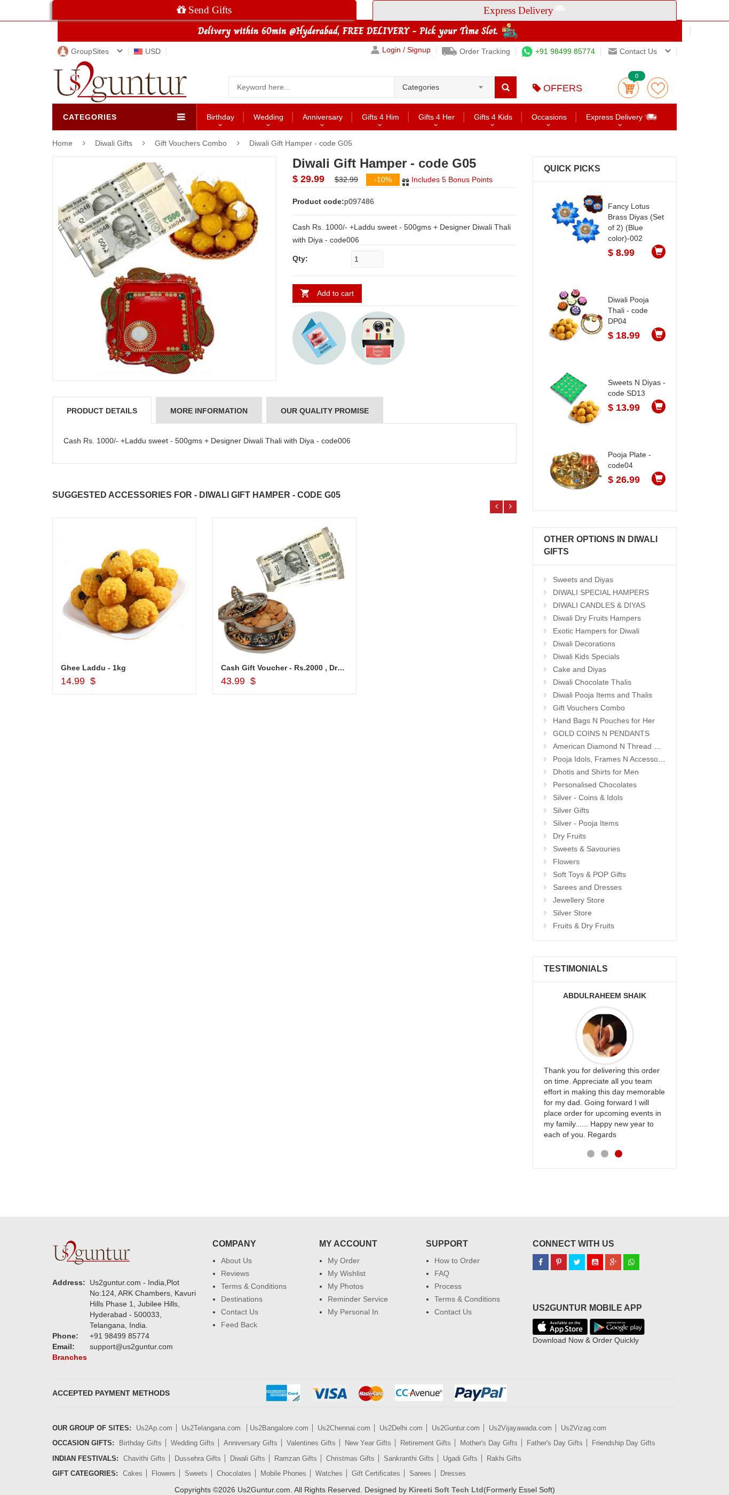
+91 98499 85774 (565, 51)
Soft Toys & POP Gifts (589, 874)
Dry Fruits (569, 836)
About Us (236, 1260)
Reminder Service (358, 1299)
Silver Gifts (571, 810)
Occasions (549, 117)
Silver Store (572, 913)
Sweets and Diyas (583, 579)
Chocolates (234, 1473)
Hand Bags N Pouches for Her (604, 720)
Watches (329, 1473)
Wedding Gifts (193, 1443)
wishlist (657, 87)
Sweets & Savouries (586, 848)
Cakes (132, 1473)
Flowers (566, 861)
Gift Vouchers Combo (191, 143)
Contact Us (239, 1312)
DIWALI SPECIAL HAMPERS (601, 592)
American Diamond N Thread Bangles (617, 746)
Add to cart (335, 293)
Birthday (220, 117)
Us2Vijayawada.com (520, 1428)
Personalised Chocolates (595, 784)
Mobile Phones (283, 1473)
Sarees (420, 1473)
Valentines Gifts (311, 1443)
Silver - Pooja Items (586, 823)
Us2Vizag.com (583, 1428)
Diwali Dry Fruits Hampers (597, 618)
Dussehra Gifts (198, 1458)
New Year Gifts (368, 1443)
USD (153, 51)
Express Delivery (615, 117)
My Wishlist (347, 1273)
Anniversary (323, 117)
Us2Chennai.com (344, 1428)
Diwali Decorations (584, 643)
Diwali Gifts (114, 143)
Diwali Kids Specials (586, 656)
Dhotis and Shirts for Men (596, 772)
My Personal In (353, 1312)
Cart (628, 87)
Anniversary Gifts (251, 1443)
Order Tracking (484, 51)
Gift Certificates (376, 1473)
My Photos (345, 1286)
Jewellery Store (579, 900)
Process (448, 1286)
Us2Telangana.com (212, 1428)
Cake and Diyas (579, 669)
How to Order (457, 1260)
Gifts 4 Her (436, 117)
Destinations (242, 1299)
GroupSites (90, 51)
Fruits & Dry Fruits (583, 925)
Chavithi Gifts (144, 1458)
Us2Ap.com (154, 1428)
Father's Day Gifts (555, 1443)
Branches (69, 1357)
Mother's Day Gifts (489, 1443)
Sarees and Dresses (587, 887)
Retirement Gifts (425, 1443)
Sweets (196, 1473)
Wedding (268, 117)
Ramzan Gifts (295, 1458)
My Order (344, 1260)
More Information (209, 410)
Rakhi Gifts (504, 1458)
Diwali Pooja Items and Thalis (602, 695)
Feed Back (239, 1324)
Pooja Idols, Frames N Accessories (611, 759)
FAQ (441, 1273)
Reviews (235, 1273)
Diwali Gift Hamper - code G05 (300, 143)
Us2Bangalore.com (279, 1428)
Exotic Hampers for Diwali (596, 631)
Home (62, 143)
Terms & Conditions (254, 1286)
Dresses (453, 1473)
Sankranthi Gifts (409, 1458)
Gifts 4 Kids (493, 117)
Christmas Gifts (350, 1458)
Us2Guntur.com (456, 1428)
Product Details (102, 410)
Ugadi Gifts (460, 1458)
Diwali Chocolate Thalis (592, 682)
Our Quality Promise (325, 410)
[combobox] (444, 83)
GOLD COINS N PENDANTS (601, 733)
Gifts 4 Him (380, 117)
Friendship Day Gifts (623, 1443)
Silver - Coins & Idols (588, 797)
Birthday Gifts (140, 1443)
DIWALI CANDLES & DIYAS (599, 605)
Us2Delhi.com (401, 1428)
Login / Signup (406, 50)
